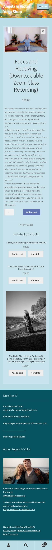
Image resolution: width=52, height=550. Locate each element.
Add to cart (31, 212)
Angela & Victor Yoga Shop (17, 8)
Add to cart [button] (17, 254)
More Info (35, 254)
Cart (40, 543)
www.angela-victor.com (14, 495)
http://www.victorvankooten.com (19, 509)
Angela (30, 224)
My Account (8, 545)
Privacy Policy (9, 530)
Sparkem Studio (17, 436)
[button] (43, 31)
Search (26, 545)
